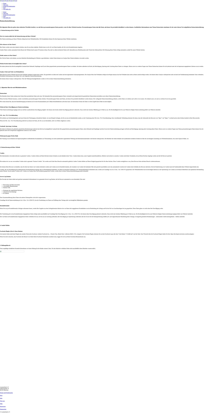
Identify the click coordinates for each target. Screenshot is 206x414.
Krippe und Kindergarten (6, 392)
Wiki (1, 403)
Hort (1, 395)
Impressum (3, 406)
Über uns (2, 401)
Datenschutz (3, 409)
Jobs (1, 398)
